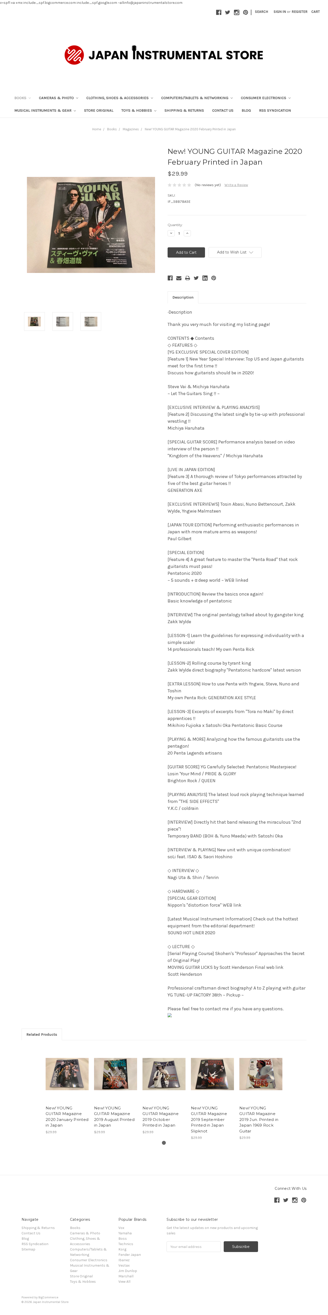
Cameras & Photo (57, 98)
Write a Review (236, 185)
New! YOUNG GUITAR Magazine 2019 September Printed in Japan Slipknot (209, 1119)
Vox (121, 1228)
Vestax (124, 1265)
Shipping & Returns (184, 110)
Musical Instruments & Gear (43, 110)
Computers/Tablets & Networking (195, 98)
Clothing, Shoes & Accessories (118, 98)
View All (124, 1281)
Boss (122, 1238)
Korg (122, 1249)
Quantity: (175, 225)
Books (20, 98)
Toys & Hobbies (137, 110)
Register (300, 11)
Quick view (67, 1069)
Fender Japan (129, 1255)
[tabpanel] (67, 1090)
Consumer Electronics (264, 98)
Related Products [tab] (41, 1034)
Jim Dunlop (127, 1271)
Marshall (126, 1276)
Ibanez (124, 1260)
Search (261, 11)
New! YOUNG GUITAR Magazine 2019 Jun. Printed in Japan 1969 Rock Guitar (258, 1119)
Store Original (98, 110)
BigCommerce (48, 1297)
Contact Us (222, 110)
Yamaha (125, 1233)
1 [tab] (164, 1143)
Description (182, 297)
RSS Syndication (275, 110)
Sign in (280, 11)
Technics (125, 1244)
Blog (246, 110)
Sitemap (28, 1249)
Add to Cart (67, 1078)
